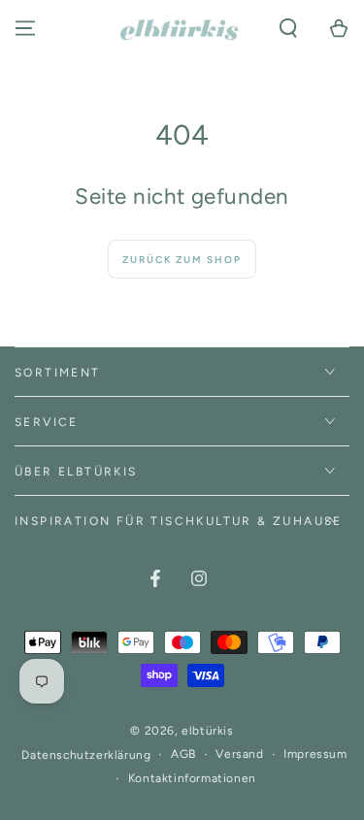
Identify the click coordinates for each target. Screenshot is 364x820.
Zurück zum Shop (182, 259)
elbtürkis (207, 731)
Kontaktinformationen (192, 778)
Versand (239, 754)
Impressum (315, 754)
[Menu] (25, 28)
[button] (288, 28)
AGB (183, 754)
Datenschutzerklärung (85, 755)
